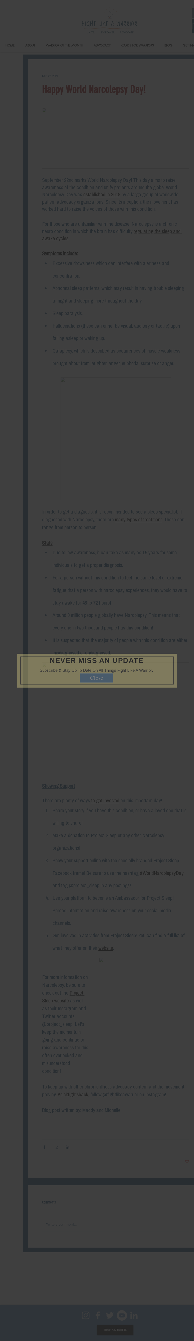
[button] (167, 647)
